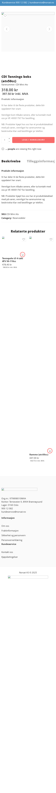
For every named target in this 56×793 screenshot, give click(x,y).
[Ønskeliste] (5, 15)
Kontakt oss (7, 552)
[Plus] (9, 138)
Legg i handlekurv (33, 140)
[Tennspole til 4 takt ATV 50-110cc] (14, 246)
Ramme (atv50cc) (38, 454)
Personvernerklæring (11, 540)
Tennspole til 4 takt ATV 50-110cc (12, 260)
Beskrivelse (11, 161)
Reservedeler (19, 218)
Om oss (5, 526)
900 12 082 (21, 2)
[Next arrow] (49, 29)
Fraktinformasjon (10, 530)
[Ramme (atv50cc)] (41, 344)
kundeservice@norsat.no (42, 2)
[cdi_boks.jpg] (28, 32)
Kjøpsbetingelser (9, 557)
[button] (22, 254)
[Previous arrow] (7, 29)
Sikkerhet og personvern (13, 535)
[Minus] (9, 141)
